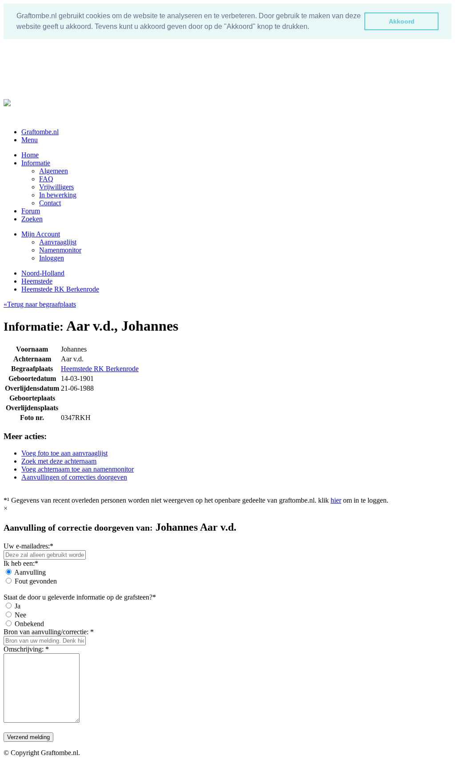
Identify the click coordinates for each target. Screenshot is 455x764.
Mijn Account (40, 234)
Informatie (35, 163)
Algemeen (53, 171)
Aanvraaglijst (57, 242)
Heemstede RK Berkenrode (60, 289)
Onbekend (29, 624)
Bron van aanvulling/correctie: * (49, 632)
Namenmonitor (60, 250)
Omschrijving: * (26, 649)
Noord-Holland (42, 273)
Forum (30, 211)
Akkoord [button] (402, 21)
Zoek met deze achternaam (58, 461)
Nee (20, 615)
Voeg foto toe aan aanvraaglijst (64, 453)
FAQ (46, 179)
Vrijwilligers (56, 187)
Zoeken (32, 219)
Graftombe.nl (40, 132)
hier (336, 500)
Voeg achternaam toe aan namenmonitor (77, 469)
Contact (50, 203)
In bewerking (57, 195)
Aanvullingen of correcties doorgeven (74, 477)
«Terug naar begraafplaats (40, 304)
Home (30, 155)
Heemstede (36, 281)
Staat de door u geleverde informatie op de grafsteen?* (80, 597)
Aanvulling (30, 572)
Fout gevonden (36, 581)
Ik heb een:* (21, 563)
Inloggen (51, 258)
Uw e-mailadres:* (28, 546)
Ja (17, 606)
